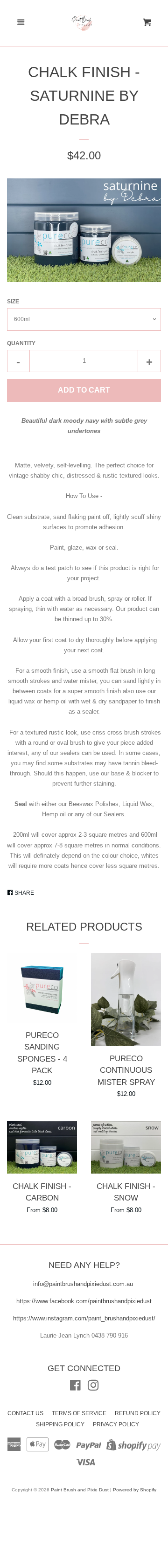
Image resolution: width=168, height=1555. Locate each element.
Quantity (21, 343)
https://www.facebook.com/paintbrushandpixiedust (84, 1301)
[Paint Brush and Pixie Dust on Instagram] (93, 1387)
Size (13, 301)
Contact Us (25, 1413)
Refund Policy (138, 1413)
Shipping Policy (60, 1424)
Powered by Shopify (134, 1489)
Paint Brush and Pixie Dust (80, 1489)
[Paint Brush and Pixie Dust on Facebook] (75, 1387)
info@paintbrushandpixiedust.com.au (84, 1283)
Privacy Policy (116, 1424)
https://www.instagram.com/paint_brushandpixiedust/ (84, 1318)
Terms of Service (79, 1413)
